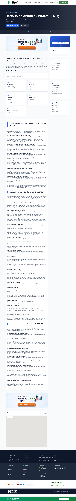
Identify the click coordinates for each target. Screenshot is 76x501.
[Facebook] (63, 468)
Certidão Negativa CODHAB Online (22, 386)
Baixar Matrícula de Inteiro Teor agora (20, 338)
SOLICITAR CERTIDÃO (60, 42)
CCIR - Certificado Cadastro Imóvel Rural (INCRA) (60, 460)
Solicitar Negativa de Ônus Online (20, 353)
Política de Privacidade (11, 469)
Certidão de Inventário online (30, 319)
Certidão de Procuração (42, 455)
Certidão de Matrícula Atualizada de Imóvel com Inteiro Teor (46, 458)
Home (26, 2)
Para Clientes (10, 472)
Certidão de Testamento (27, 457)
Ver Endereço (25, 25)
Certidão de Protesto (57, 455)
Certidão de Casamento (56, 65)
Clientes (42, 2)
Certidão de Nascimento (56, 63)
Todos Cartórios (54, 107)
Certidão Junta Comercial (12, 457)
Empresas (47, 2)
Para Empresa (10, 474)
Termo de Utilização (11, 471)
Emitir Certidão (63, 2)
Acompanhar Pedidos (26, 469)
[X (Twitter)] (58, 468)
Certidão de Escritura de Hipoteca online (18, 308)
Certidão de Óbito (55, 69)
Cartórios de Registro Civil (56, 85)
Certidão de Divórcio (55, 67)
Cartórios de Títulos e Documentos (58, 95)
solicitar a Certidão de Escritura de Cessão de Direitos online (23, 273)
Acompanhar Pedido (54, 2)
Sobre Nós (9, 467)
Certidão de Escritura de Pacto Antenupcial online (31, 246)
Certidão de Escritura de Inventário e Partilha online (21, 234)
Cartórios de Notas (55, 89)
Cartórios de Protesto (55, 91)
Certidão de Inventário (27, 455)
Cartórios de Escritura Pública (57, 93)
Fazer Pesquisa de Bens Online (19, 362)
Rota (45, 413)
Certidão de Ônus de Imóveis (58, 457)
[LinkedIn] (55, 468)
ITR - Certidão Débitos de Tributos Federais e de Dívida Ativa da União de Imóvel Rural (46, 460)
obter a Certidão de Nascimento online (25, 139)
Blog (39, 2)
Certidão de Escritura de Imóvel (28, 460)
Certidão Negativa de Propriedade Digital (23, 370)
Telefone (42, 467)
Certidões (30, 2)
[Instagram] (60, 468)
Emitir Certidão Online (55, 105)
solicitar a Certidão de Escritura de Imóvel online (16, 206)
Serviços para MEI (55, 111)
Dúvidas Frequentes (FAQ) (27, 471)
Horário (41, 475)
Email (41, 472)
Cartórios (35, 2)
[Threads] (65, 468)
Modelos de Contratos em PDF (57, 113)
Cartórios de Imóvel (55, 87)
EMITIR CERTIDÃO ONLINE (13, 25)
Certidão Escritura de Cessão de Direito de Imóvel (15, 460)
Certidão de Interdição (55, 71)
